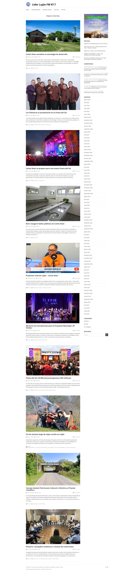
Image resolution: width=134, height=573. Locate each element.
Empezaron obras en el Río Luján (92, 91)
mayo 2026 (87, 108)
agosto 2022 (87, 231)
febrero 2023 (87, 214)
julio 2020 (86, 305)
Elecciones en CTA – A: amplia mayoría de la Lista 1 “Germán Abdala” (95, 47)
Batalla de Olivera (31, 447)
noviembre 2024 (88, 155)
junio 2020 (86, 308)
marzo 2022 (87, 246)
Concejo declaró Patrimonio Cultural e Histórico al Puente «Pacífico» (50, 489)
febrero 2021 (87, 284)
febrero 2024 (87, 182)
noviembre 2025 (88, 123)
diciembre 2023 (88, 185)
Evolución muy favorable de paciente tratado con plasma (95, 75)
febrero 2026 (87, 117)
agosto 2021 (87, 267)
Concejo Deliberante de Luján (45, 558)
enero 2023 (87, 217)
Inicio (27, 9)
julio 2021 (86, 270)
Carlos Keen (35, 68)
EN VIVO (63, 9)
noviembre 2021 (88, 258)
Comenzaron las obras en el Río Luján (94, 92)
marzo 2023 (87, 211)
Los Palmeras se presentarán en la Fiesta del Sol (46, 112)
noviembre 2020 (88, 293)
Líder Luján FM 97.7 (44, 4)
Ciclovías (40, 287)
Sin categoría (87, 327)
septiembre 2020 (88, 299)
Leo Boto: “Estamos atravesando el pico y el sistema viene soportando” (95, 79)
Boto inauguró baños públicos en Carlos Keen (45, 223)
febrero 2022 (87, 249)
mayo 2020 (87, 311)
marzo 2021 (87, 281)
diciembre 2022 (88, 220)
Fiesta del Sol (41, 124)
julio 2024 (86, 167)
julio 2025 (86, 135)
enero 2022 (87, 252)
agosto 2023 (87, 196)
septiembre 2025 (88, 129)
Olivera (56, 447)
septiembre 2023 (88, 193)
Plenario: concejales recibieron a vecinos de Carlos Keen (50, 546)
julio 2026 (86, 102)
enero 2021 (87, 287)
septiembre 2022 (88, 229)
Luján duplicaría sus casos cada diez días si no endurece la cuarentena (95, 67)
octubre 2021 (87, 261)
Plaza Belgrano (62, 447)
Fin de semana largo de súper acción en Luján (45, 434)
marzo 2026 (87, 114)
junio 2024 (86, 170)
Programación (36, 9)
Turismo (54, 390)
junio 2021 (86, 273)
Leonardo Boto (51, 447)
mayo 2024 (87, 173)
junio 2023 (86, 202)
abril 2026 (86, 111)
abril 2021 (86, 278)
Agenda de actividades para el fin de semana (95, 43)
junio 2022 (86, 237)
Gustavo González (47, 287)
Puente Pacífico (42, 503)
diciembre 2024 (88, 152)
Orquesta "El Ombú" (43, 340)
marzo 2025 (87, 146)
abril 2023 (86, 208)
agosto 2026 (87, 99)
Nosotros (86, 321)
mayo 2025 (87, 140)
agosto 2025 (87, 132)
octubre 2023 (87, 190)
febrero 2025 (87, 149)
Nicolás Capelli (48, 390)
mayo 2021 (87, 276)
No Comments (77, 56)
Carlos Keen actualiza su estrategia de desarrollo (46, 54)
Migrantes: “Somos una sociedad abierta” (94, 51)
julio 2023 (86, 199)
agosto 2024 (87, 164)
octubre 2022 (87, 226)
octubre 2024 (87, 158)
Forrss (50, 569)
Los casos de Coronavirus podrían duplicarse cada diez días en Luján (95, 69)
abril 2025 (86, 143)
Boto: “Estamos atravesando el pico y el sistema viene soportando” (95, 81)
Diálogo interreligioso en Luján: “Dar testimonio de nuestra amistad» (93, 54)
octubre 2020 (87, 296)
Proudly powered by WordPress (33, 569)
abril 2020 (86, 314)
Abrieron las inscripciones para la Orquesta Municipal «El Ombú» (50, 327)
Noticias (56, 9)
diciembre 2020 (88, 290)
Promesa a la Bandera (70, 447)
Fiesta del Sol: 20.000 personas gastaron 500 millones (48, 378)
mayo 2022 (87, 240)
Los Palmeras (48, 124)
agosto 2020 (87, 302)
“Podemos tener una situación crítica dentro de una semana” (95, 87)
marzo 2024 (87, 179)
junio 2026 (86, 105)
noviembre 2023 (88, 187)
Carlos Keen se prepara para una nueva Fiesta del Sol (48, 168)
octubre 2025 (87, 126)
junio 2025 (86, 138)
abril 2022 (86, 243)
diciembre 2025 (88, 120)
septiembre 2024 (88, 161)
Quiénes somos (47, 9)
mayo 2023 (87, 205)
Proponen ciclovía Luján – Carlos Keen (42, 275)
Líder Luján (38, 56)
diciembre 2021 (88, 255)
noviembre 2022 (88, 223)
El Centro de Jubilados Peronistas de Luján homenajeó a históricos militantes (95, 58)
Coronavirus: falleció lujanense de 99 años (95, 73)
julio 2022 (86, 234)
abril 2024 (86, 176)
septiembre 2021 (88, 264)
